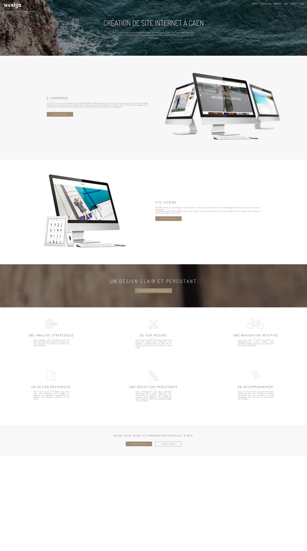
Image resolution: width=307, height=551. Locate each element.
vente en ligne (55, 103)
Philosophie (255, 9)
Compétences (266, 4)
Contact (294, 4)
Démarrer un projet (138, 444)
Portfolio (277, 4)
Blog (286, 4)
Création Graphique (267, 11)
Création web (265, 9)
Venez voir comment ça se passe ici (153, 291)
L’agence (255, 4)
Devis (302, 4)
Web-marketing (60, 114)
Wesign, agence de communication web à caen (12, 5)
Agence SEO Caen (266, 13)
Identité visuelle (168, 219)
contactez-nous (168, 444)
